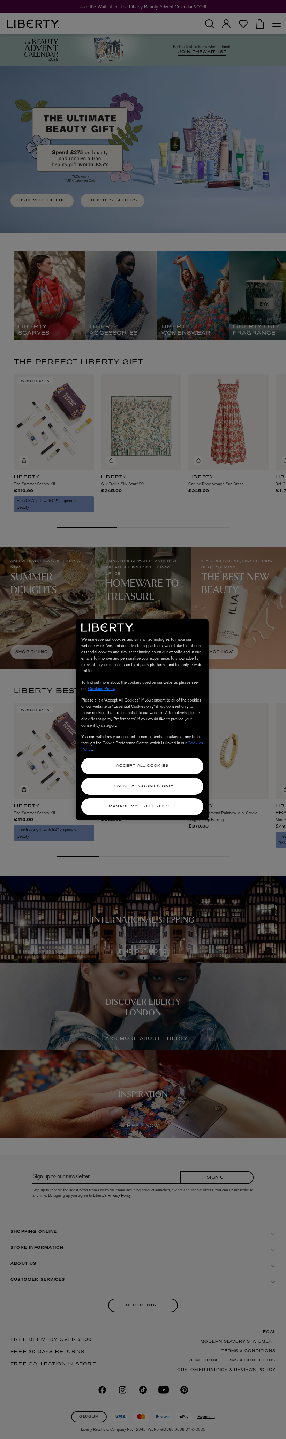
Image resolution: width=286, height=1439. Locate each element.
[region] (142, 719)
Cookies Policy (101, 688)
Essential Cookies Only (142, 786)
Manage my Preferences (142, 806)
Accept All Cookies (142, 766)
